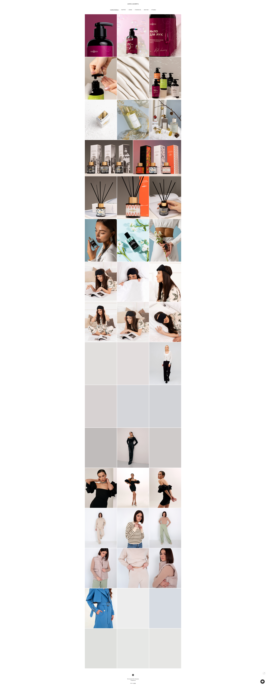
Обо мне (146, 9)
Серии (130, 9)
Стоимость (138, 9)
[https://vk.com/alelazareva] (133, 675)
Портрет (123, 9)
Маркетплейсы (114, 9)
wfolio (134, 683)
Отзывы (153, 9)
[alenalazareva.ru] (133, 4)
